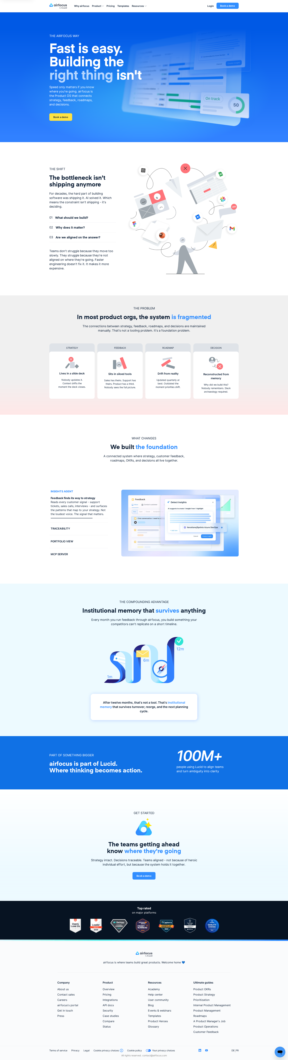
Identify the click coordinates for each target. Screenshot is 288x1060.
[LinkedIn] (199, 1051)
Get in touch (65, 1011)
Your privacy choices (163, 1051)
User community (158, 1001)
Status (107, 1027)
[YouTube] (206, 1051)
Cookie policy (134, 1051)
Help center (155, 995)
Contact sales (66, 995)
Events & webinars (159, 1011)
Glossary (153, 1027)
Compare (108, 1022)
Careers (62, 1001)
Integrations (110, 1001)
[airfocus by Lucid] (59, 6)
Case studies (111, 1017)
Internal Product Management (212, 1006)
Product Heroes (158, 1022)
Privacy (75, 1051)
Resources (138, 5)
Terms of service (58, 1051)
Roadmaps (200, 1017)
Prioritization (201, 1001)
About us (63, 990)
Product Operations (205, 1027)
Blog (151, 1006)
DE (233, 1051)
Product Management (206, 1011)
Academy (154, 990)
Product (96, 5)
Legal (87, 1051)
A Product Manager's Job (209, 1022)
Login (210, 5)
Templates (123, 5)
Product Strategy (204, 995)
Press (60, 1017)
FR (237, 1051)
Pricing (110, 5)
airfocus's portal (67, 1006)
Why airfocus (81, 5)
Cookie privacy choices (106, 1051)
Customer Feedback (206, 1033)
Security (108, 1011)
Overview (108, 990)
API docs (108, 1006)
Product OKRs (202, 990)
